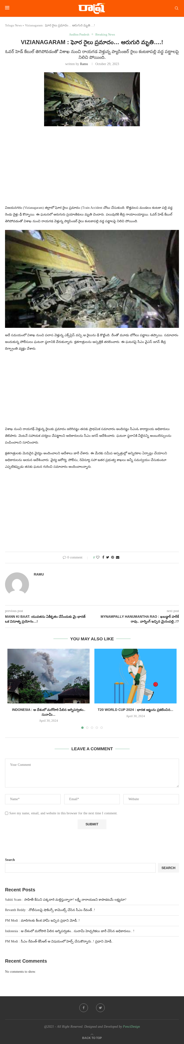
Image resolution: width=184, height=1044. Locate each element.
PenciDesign (131, 1026)
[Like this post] (97, 557)
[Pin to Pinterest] (112, 557)
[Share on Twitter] (107, 557)
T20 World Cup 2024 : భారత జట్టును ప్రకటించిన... (135, 710)
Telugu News (13, 25)
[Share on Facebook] (103, 557)
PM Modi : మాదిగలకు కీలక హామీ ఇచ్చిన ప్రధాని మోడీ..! (42, 920)
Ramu (84, 64)
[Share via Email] (117, 557)
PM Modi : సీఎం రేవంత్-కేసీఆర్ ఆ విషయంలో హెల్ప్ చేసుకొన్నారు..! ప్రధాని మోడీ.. (59, 941)
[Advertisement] (92, 168)
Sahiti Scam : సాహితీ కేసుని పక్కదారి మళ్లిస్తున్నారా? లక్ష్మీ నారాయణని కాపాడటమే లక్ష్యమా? (65, 899)
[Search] (176, 8)
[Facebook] (83, 1007)
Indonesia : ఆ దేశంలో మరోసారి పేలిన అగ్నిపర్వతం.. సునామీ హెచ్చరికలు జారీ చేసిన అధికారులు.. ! (69, 931)
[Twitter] (100, 1007)
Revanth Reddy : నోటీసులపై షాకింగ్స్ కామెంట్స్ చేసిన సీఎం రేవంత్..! (50, 910)
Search (10, 860)
